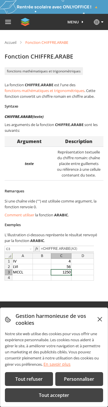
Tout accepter (54, 395)
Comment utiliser (19, 214)
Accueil (10, 42)
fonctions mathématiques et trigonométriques (44, 71)
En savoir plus (57, 364)
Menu (73, 22)
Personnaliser (79, 379)
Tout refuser (29, 379)
